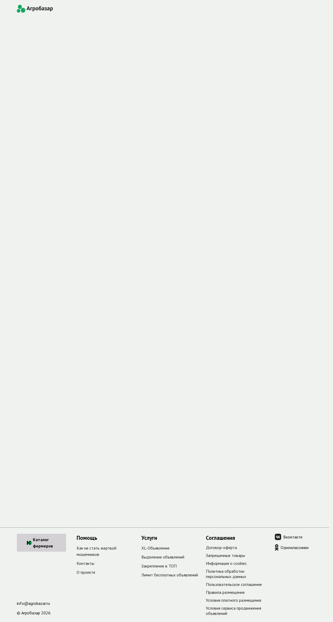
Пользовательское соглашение (234, 584)
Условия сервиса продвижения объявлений (233, 610)
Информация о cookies (226, 563)
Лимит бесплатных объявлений (169, 574)
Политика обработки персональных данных (226, 574)
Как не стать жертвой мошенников (96, 551)
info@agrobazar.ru (33, 603)
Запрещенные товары (225, 555)
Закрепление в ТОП (159, 566)
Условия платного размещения (233, 600)
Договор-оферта (221, 547)
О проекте (86, 572)
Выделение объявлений (162, 557)
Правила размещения (225, 592)
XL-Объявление (155, 548)
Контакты (85, 563)
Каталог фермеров (43, 542)
